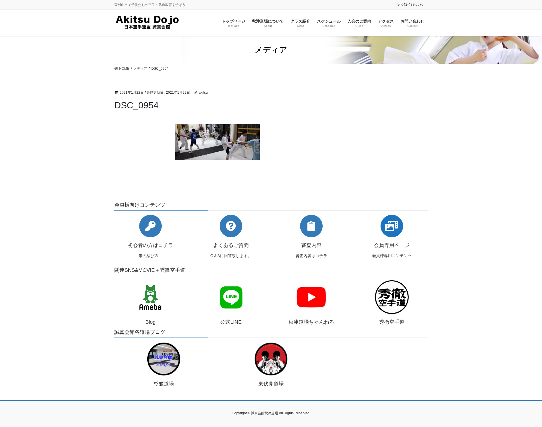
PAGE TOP (524, 409)
